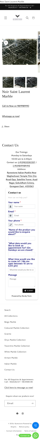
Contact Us (9, 369)
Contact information (14, 431)
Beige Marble (10, 322)
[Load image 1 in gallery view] (8, 82)
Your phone (15, 220)
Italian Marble (10, 364)
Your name (14, 202)
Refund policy (24, 427)
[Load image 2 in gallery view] (20, 82)
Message (12, 275)
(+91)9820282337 (26, 162)
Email (12, 211)
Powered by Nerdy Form (22, 296)
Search (7, 310)
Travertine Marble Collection (17, 346)
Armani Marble (11, 358)
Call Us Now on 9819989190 (15, 106)
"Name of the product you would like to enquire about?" (21, 232)
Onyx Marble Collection (15, 340)
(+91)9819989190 (21, 166)
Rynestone (19, 423)
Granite (7, 334)
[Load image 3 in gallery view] (32, 82)
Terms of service (30, 431)
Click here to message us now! (18, 387)
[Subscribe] (32, 403)
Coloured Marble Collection (16, 328)
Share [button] (6, 126)
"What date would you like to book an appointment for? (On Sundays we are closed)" (20, 246)
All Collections (10, 316)
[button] (6, 18)
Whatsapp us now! (11, 116)
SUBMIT (30, 291)
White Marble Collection (15, 352)
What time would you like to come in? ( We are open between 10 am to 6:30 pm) (21, 262)
